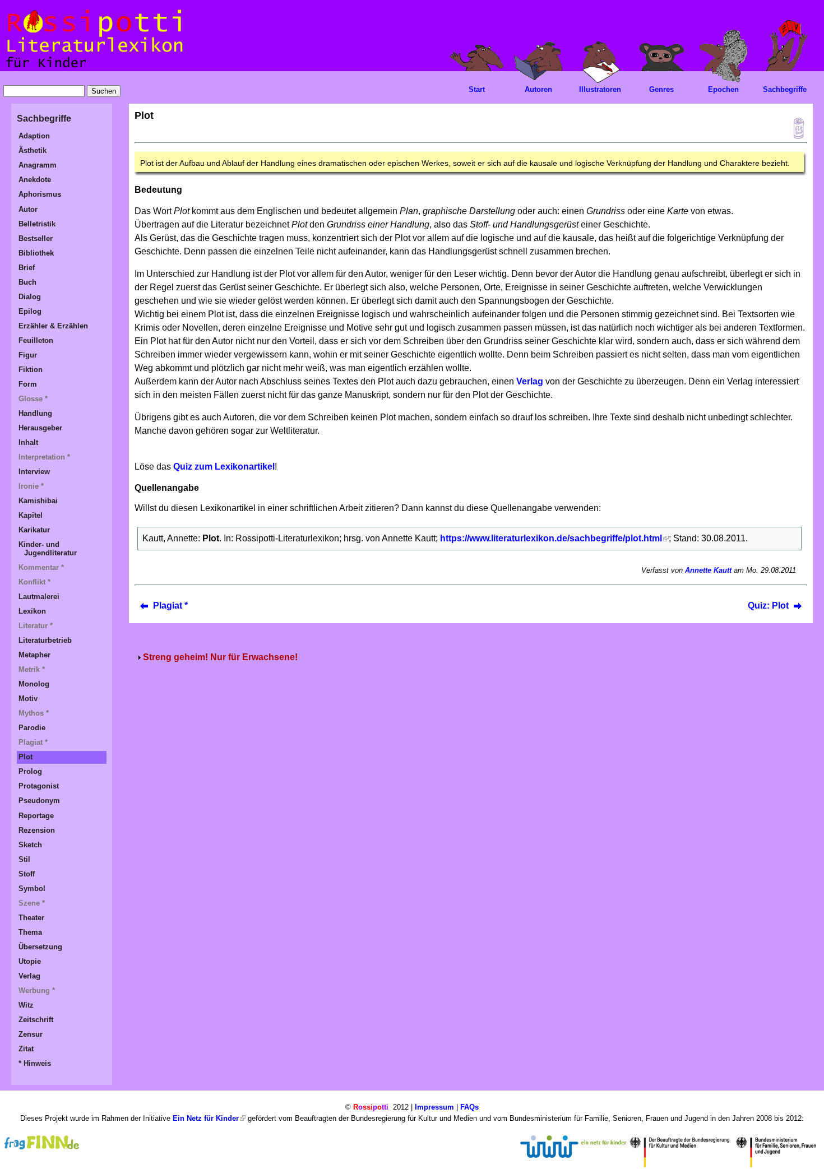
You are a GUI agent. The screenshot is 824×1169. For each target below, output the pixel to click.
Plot (25, 757)
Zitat (26, 1049)
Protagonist (38, 786)
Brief (26, 267)
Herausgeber (40, 428)
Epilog (29, 311)
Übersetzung (40, 947)
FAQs (469, 1107)
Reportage (36, 815)
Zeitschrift (35, 1019)
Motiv (28, 698)
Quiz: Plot (768, 605)
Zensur (30, 1034)
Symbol (31, 888)
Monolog (33, 684)
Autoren (538, 89)
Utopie (29, 961)
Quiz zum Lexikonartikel (224, 466)
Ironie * (31, 486)
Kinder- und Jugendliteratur (47, 548)
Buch (27, 282)
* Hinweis (34, 1063)
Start (477, 89)
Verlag (530, 381)
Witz (26, 1005)
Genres (661, 89)
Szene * (31, 903)
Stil (24, 859)
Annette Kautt (708, 570)
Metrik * (31, 669)
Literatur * (35, 625)
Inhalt (28, 442)
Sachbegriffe (785, 89)
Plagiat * (170, 605)
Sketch (30, 845)
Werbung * (36, 990)
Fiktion (30, 369)
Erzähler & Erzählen (53, 326)
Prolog (30, 771)
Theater (31, 917)
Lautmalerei (38, 596)
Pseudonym (39, 800)
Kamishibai (38, 501)
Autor (28, 209)
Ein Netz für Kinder (206, 1118)
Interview (34, 471)
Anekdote (34, 179)
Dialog (29, 297)
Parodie (31, 727)
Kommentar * (41, 567)
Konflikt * (34, 582)
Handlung (35, 413)
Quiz (795, 128)
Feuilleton (35, 340)
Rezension (36, 830)
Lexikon (32, 611)
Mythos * (33, 713)
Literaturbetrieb (45, 640)
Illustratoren (600, 89)
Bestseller (35, 238)
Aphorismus (39, 194)
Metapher (34, 655)
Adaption (34, 136)
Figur (27, 355)
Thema (30, 932)
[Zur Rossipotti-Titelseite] (93, 68)
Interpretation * (44, 457)
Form (27, 384)
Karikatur (34, 530)
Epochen (723, 89)
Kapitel (30, 515)
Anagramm (37, 165)
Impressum (434, 1107)
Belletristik (36, 224)
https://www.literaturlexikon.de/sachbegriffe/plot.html (551, 538)
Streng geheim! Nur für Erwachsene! (220, 657)
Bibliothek (36, 253)
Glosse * (33, 399)
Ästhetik (32, 150)
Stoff (26, 874)
